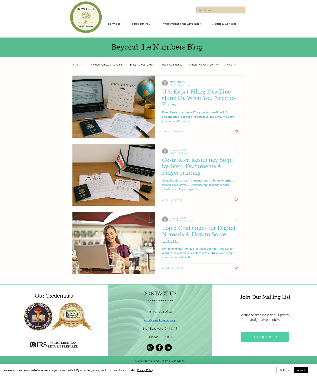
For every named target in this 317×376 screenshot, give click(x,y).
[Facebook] (159, 347)
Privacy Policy (145, 370)
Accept (301, 370)
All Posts (77, 64)
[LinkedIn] (168, 347)
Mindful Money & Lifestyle (204, 64)
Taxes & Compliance (171, 64)
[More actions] (237, 83)
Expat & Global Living (141, 64)
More (229, 64)
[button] (114, 23)
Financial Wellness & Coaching (106, 64)
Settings (284, 370)
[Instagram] (150, 347)
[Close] (312, 370)
